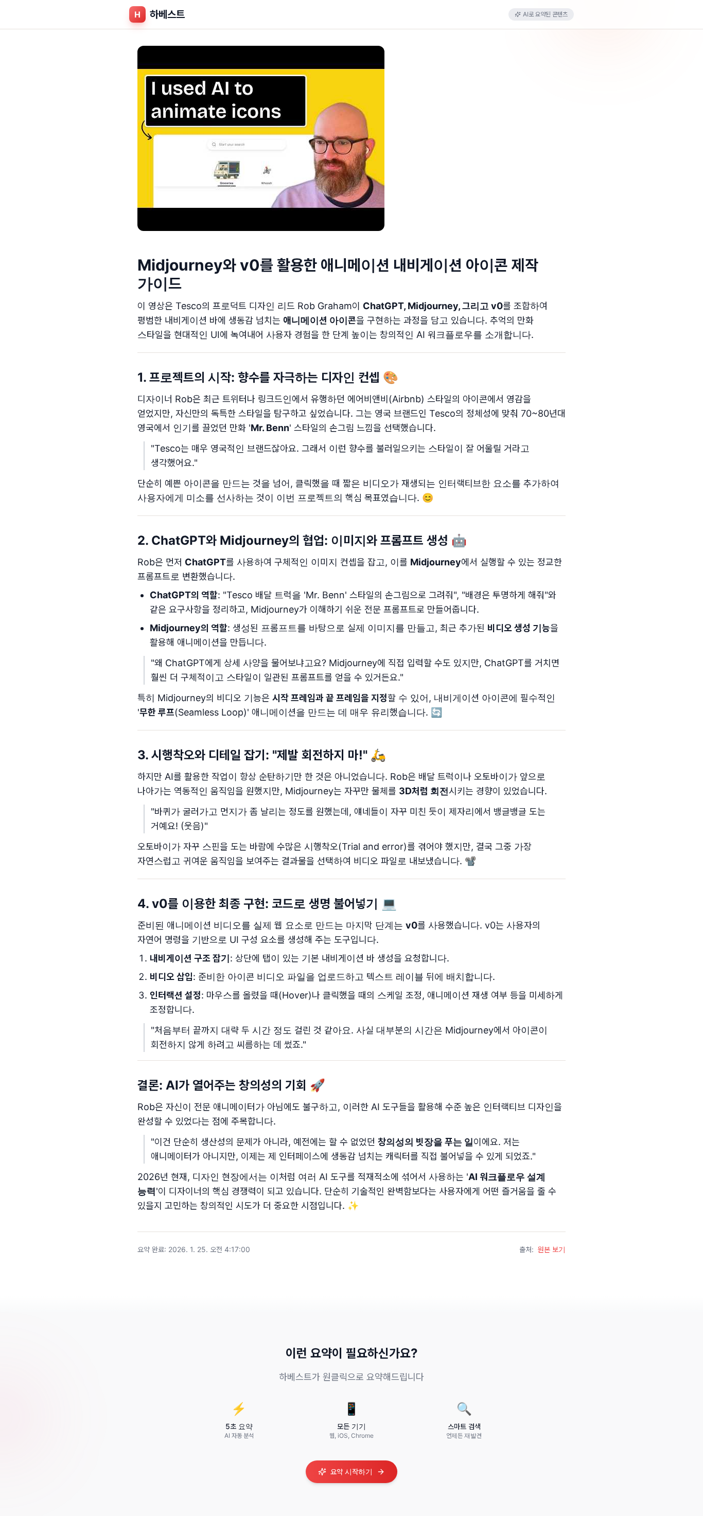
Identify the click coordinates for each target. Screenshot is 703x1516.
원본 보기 (552, 1249)
